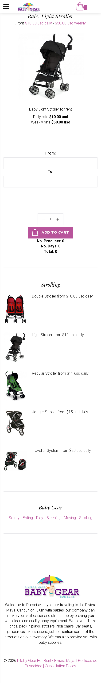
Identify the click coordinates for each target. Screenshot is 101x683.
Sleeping (54, 518)
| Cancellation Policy (59, 666)
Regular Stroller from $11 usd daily (60, 373)
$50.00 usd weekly (70, 23)
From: (50, 153)
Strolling (85, 518)
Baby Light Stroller (51, 16)
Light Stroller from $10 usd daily (58, 335)
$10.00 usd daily (38, 23)
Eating (28, 518)
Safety (14, 518)
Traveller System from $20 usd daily (61, 450)
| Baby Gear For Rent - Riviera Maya (46, 660)
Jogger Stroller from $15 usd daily (60, 412)
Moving (70, 518)
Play (39, 518)
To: (50, 171)
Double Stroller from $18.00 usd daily (62, 296)
